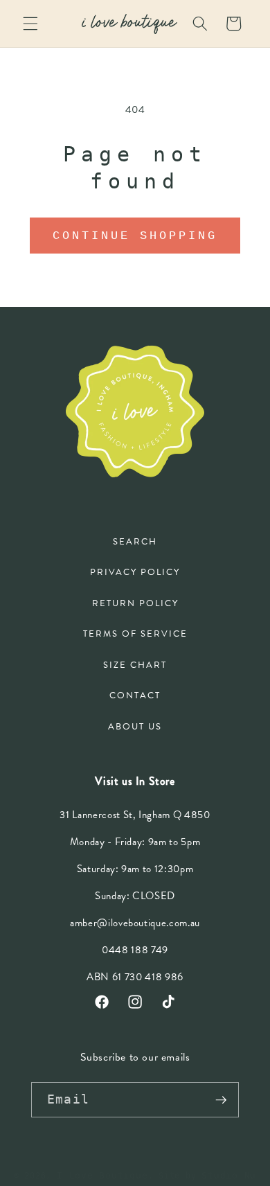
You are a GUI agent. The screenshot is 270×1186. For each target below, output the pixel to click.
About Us (135, 727)
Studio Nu (228, 1175)
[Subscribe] (220, 1100)
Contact (135, 695)
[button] (30, 23)
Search (135, 542)
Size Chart (135, 665)
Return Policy (135, 603)
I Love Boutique (102, 1175)
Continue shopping (135, 235)
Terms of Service (135, 634)
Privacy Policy (135, 572)
